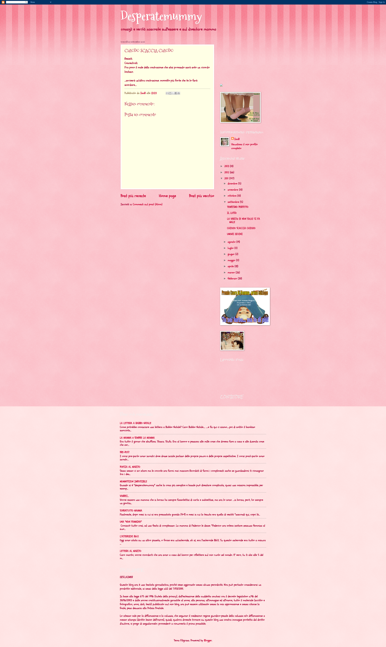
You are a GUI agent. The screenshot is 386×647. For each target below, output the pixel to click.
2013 (227, 166)
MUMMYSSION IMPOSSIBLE (133, 481)
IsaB (237, 139)
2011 (226, 178)
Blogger (208, 640)
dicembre (233, 183)
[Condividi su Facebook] (175, 93)
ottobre (232, 196)
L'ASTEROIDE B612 (129, 536)
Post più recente (133, 196)
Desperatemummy (161, 16)
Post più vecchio (201, 196)
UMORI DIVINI (235, 234)
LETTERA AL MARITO (130, 551)
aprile (231, 266)
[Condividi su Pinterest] (178, 93)
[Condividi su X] (172, 93)
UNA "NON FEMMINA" (131, 522)
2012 (227, 172)
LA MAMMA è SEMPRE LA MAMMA (137, 438)
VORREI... (124, 496)
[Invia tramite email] (167, 93)
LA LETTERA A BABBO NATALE (135, 423)
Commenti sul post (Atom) (147, 204)
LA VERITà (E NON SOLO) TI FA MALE (243, 220)
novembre (233, 190)
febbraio (233, 278)
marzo (232, 272)
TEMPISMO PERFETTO (237, 207)
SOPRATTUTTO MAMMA (131, 511)
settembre (234, 202)
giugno (231, 254)
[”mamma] (221, 85)
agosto (232, 242)
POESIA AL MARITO (130, 467)
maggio (232, 260)
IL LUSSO (232, 213)
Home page (167, 196)
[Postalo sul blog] (170, 93)
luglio (231, 248)
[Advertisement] (239, 59)
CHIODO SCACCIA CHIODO (241, 228)
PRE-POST (124, 452)
